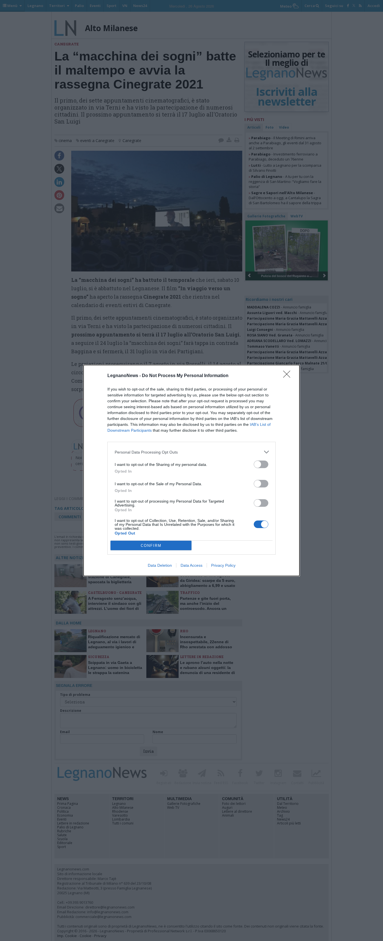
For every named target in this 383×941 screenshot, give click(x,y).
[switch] (261, 464)
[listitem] (191, 452)
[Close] (288, 376)
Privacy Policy (223, 565)
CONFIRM (151, 545)
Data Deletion (160, 565)
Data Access (191, 565)
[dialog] (191, 470)
